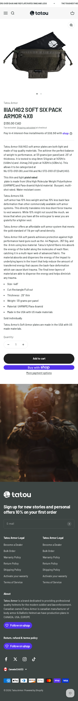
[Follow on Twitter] (15, 659)
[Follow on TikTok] (33, 659)
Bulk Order (9, 550)
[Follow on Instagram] (24, 659)
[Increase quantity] (23, 344)
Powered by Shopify (33, 690)
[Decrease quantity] (8, 344)
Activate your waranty (16, 576)
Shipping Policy (12, 569)
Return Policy (11, 563)
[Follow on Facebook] (6, 659)
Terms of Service (13, 582)
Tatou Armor (11, 102)
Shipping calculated (26, 127)
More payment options (39, 372)
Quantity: (9, 337)
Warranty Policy (12, 557)
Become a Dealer (13, 544)
